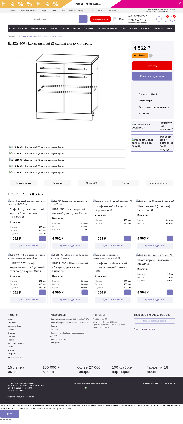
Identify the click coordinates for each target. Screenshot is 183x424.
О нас (90, 11)
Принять (9, 414)
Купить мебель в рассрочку (72, 11)
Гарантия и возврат (28, 11)
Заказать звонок (100, 19)
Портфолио (55, 343)
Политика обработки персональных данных (69, 323)
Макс (121, 19)
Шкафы (53, 28)
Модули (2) (91, 183)
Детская (76, 28)
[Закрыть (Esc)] (1, 419)
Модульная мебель (107, 28)
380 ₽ (137, 55)
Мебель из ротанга (163, 28)
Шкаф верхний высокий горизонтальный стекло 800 (111, 267)
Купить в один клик (152, 76)
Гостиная (22, 28)
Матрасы (145, 28)
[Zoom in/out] (10, 419)
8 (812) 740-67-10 (137, 16)
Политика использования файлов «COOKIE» (69, 319)
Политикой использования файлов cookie (50, 408)
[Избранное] (165, 19)
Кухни (12, 28)
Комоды (133, 28)
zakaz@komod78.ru (101, 327)
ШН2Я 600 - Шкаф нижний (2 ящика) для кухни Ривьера (70, 267)
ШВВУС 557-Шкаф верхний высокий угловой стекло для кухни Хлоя (27, 267)
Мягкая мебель (38, 28)
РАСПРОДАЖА (88, 4)
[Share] (4, 419)
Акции (53, 11)
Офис (124, 28)
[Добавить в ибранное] (123, 140)
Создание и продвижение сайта (20, 397)
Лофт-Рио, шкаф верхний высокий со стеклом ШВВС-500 (27, 213)
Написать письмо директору (152, 314)
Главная (11, 36)
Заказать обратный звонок (154, 321)
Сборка (44, 11)
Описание (57, 183)
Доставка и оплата (159, 183)
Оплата (53, 326)
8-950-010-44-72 (137, 20)
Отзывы (100, 11)
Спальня (64, 28)
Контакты (112, 11)
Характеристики (23, 183)
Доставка (12, 11)
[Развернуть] (7, 419)
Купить (152, 65)
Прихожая (88, 28)
